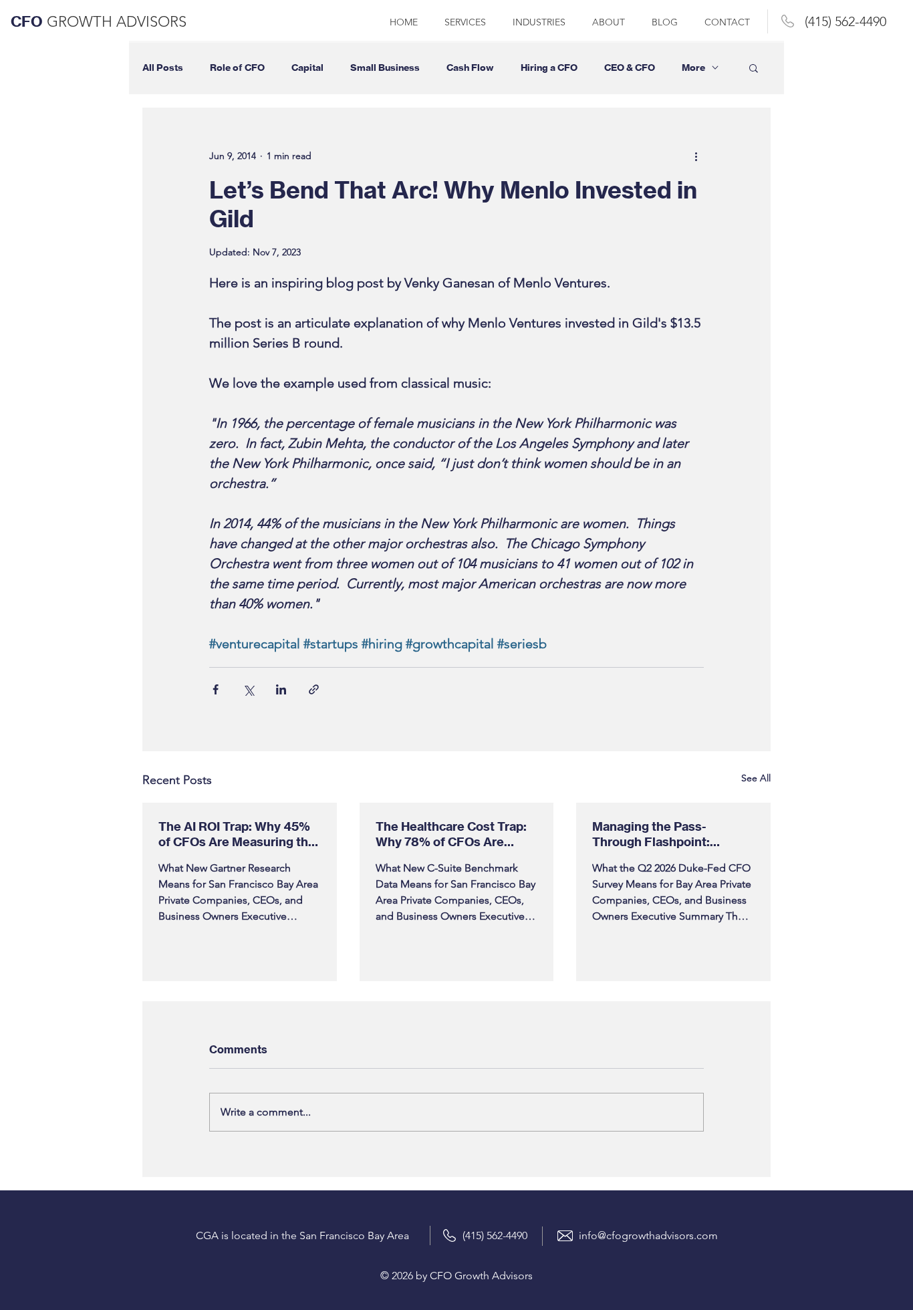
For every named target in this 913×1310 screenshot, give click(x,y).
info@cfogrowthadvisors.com (648, 1235)
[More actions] (696, 156)
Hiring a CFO (549, 68)
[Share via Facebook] (215, 689)
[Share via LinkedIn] (281, 689)
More (693, 68)
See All (756, 778)
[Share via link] (313, 689)
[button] (753, 67)
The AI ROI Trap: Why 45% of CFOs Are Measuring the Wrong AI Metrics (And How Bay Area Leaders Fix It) (237, 834)
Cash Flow (470, 68)
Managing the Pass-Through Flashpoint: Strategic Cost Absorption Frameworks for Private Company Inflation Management (667, 834)
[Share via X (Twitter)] (248, 689)
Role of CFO (237, 68)
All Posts (162, 68)
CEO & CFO (629, 68)
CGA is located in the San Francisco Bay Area (302, 1235)
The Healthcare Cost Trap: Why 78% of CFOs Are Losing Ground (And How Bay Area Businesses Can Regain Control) (451, 834)
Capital (307, 68)
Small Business (385, 68)
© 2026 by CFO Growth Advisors (456, 1275)
